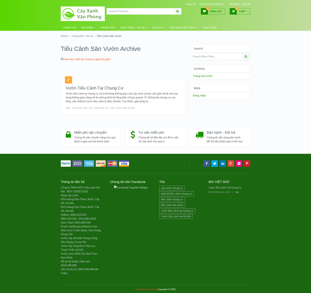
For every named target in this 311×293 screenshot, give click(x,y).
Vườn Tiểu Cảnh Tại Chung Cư (95, 88)
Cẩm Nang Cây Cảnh (182, 27)
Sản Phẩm (87, 27)
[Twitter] (214, 163)
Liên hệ (246, 4)
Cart (241, 10)
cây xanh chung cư (172, 188)
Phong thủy (108, 27)
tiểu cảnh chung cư (172, 199)
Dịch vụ (157, 27)
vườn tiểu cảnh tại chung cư (177, 210)
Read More (174, 108)
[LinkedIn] (222, 163)
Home (64, 36)
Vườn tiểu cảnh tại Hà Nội (176, 216)
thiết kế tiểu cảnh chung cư (176, 193)
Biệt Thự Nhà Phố (76, 108)
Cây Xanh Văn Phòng (146, 289)
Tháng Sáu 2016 (202, 76)
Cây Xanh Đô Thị (98, 108)
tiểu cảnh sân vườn (172, 205)
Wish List (214, 10)
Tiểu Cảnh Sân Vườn (122, 108)
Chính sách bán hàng (210, 4)
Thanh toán (209, 27)
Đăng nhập (199, 95)
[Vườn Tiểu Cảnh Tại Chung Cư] (85, 68)
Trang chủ (191, 4)
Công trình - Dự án (82, 36)
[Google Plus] (231, 163)
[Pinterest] (247, 163)
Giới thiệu (234, 4)
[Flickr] (239, 163)
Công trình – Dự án (132, 27)
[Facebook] (206, 163)
